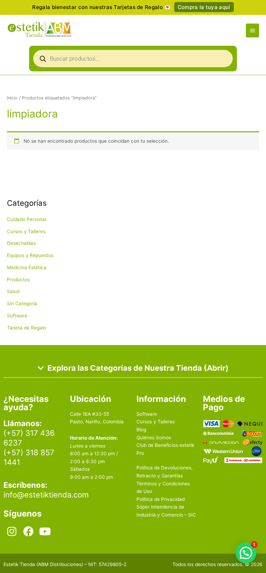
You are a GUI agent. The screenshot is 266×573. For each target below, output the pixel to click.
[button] (246, 553)
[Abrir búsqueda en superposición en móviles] (133, 60)
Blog (141, 429)
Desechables (21, 243)
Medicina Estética (26, 267)
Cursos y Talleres (26, 231)
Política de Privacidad (160, 499)
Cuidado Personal (26, 219)
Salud (13, 291)
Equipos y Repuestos (30, 255)
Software (17, 315)
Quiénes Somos (153, 437)
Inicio (12, 97)
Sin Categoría (22, 303)
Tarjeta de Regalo (26, 327)
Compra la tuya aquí (204, 7)
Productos (18, 279)
